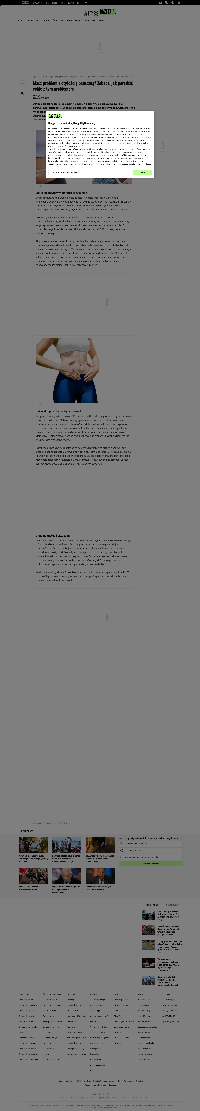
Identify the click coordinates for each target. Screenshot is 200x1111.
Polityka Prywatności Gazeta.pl (129, 164)
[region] (100, 144)
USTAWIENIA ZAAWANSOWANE (66, 172)
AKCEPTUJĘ (142, 172)
